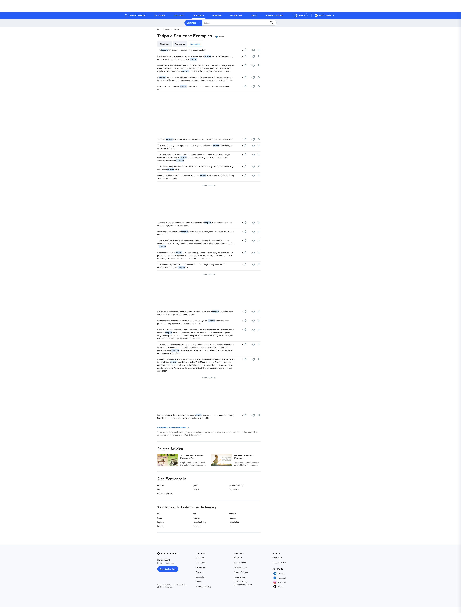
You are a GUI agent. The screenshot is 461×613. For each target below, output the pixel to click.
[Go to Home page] (135, 15)
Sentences (191, 22)
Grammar (200, 572)
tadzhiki (196, 526)
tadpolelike (234, 489)
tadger (160, 517)
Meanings (164, 44)
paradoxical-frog (236, 485)
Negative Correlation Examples (243, 456)
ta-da (159, 513)
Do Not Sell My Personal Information (243, 583)
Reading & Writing (203, 586)
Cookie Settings (241, 572)
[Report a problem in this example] (259, 50)
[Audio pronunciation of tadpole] (216, 36)
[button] (300, 15)
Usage (198, 581)
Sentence (167, 29)
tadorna (232, 517)
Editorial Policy (240, 567)
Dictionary (200, 557)
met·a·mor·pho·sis (164, 493)
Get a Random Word (168, 569)
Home (159, 29)
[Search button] (272, 22)
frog (159, 489)
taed (231, 526)
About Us (238, 557)
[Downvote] (253, 50)
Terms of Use (239, 577)
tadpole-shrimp (199, 522)
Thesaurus (200, 562)
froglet (196, 489)
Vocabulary (200, 577)
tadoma (196, 517)
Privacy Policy (240, 562)
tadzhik (160, 526)
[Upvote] (245, 50)
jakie (195, 485)
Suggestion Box (279, 562)
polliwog (160, 485)
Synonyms (180, 44)
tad (194, 513)
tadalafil (232, 513)
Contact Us (277, 557)
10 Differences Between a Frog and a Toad (191, 456)
